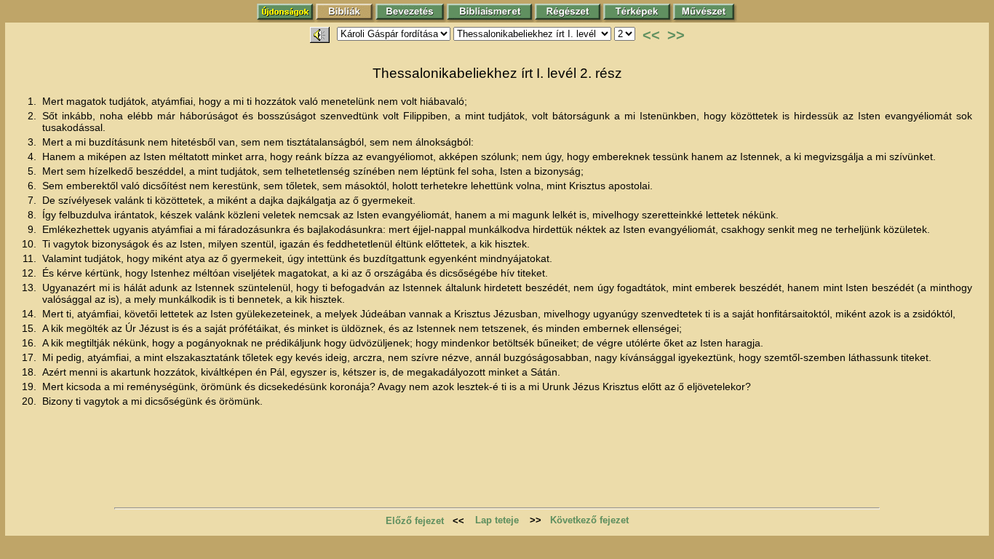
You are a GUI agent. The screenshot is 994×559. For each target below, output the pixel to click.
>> (676, 35)
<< (651, 35)
